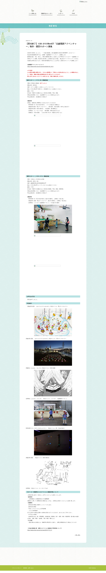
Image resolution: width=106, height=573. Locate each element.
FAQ (73, 13)
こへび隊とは (32, 13)
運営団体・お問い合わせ (28, 568)
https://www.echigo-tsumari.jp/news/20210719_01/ (39, 530)
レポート (61, 13)
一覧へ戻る (77, 535)
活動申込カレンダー (46, 13)
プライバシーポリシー (16, 568)
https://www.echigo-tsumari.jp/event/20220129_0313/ (40, 66)
